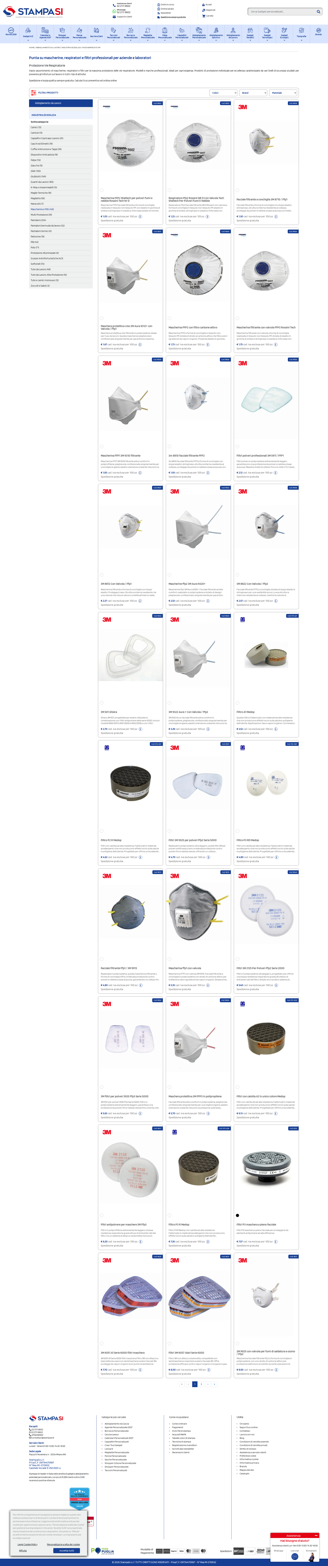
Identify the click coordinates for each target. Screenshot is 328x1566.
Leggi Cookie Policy (27, 1544)
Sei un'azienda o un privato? (146, 788)
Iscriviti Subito (163, 825)
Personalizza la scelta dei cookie (63, 1544)
